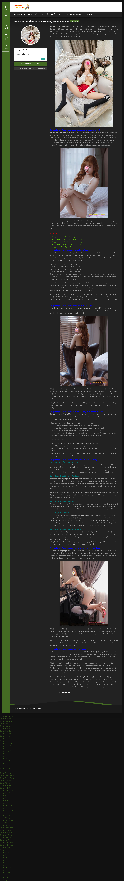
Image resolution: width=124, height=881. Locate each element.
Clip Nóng (89, 14)
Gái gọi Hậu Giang (6, 748)
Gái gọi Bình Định (6, 788)
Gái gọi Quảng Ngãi (7, 823)
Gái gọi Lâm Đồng (6, 810)
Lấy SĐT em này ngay (31, 64)
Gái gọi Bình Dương (6, 842)
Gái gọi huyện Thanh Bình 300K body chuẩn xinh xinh (68, 237)
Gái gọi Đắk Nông (6, 798)
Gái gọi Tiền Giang (6, 867)
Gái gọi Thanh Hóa (6, 828)
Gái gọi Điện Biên (6, 731)
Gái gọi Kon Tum (5, 808)
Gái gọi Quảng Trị (6, 825)
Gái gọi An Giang (6, 835)
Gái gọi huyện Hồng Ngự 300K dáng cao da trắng (68, 247)
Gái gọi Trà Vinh (5, 872)
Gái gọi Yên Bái (5, 783)
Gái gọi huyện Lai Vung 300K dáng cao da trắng (67, 244)
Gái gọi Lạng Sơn (6, 756)
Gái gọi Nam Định (6, 761)
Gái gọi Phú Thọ (5, 766)
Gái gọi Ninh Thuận (6, 813)
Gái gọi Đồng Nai (6, 852)
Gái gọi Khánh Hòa (6, 805)
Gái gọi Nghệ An (6, 830)
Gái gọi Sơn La (5, 771)
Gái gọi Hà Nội (5, 738)
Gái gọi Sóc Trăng (6, 862)
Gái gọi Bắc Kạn (5, 723)
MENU (2, 716)
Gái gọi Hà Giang (6, 733)
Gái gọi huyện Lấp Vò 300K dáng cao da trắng (67, 242)
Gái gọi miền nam (73, 14)
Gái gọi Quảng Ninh (7, 768)
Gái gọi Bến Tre (5, 840)
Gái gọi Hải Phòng (6, 746)
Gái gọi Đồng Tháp (6, 855)
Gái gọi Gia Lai (5, 800)
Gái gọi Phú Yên (5, 815)
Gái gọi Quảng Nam (7, 818)
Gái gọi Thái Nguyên (7, 776)
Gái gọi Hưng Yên (6, 751)
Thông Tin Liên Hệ (22, 54)
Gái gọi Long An (5, 860)
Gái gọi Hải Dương (6, 743)
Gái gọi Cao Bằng (6, 728)
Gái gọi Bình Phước (6, 845)
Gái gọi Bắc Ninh (6, 726)
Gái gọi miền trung (54, 14)
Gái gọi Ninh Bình (6, 763)
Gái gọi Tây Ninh (5, 865)
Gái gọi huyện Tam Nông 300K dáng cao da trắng (68, 239)
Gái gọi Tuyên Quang (7, 778)
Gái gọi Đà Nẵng (6, 793)
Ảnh (29, 58)
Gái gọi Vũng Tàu (6, 877)
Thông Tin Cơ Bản (22, 50)
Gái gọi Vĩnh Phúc (6, 781)
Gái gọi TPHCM (5, 870)
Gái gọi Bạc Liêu (5, 837)
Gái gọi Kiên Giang (6, 857)
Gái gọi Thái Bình (5, 773)
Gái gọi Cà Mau (5, 847)
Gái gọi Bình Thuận (6, 790)
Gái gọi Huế (4, 803)
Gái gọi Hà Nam (5, 736)
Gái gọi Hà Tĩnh (5, 741)
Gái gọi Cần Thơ (5, 850)
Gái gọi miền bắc (34, 14)
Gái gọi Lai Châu (6, 753)
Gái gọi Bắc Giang (6, 721)
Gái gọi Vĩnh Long (6, 875)
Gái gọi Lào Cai (5, 758)
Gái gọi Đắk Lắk (5, 795)
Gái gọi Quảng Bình (6, 820)
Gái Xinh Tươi (19, 14)
